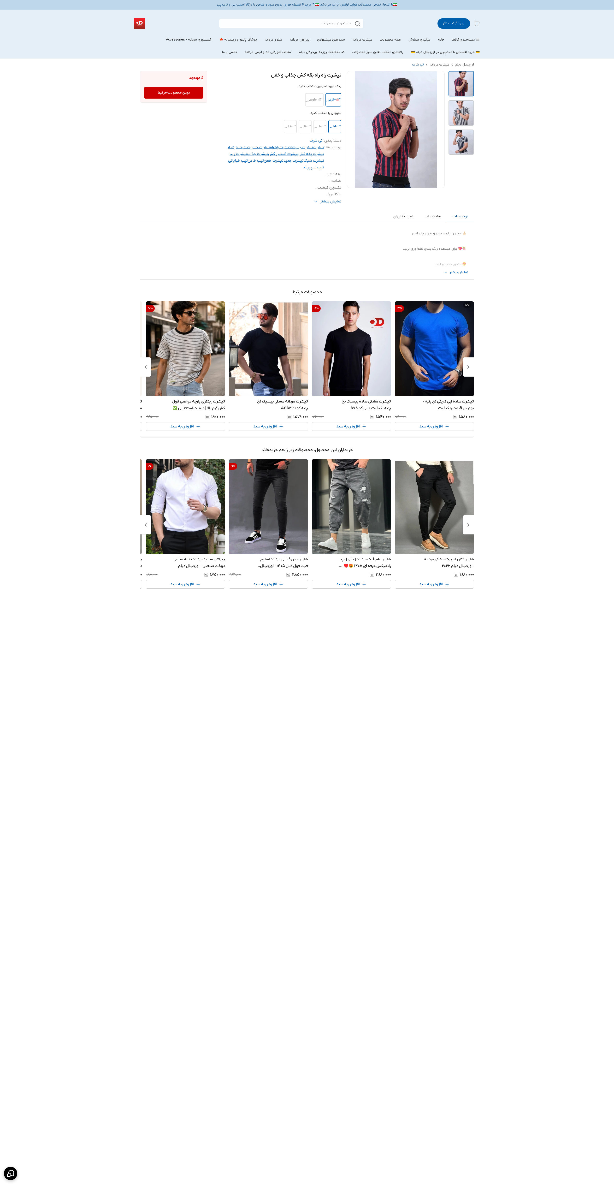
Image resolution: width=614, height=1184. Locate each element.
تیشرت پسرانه (302, 147)
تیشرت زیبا (238, 154)
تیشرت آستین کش (283, 154)
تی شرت (418, 64)
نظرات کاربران (403, 216)
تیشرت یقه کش (311, 154)
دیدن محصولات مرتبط (174, 92)
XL (305, 126)
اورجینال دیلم (464, 64)
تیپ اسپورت (314, 167)
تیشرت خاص (260, 147)
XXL (290, 126)
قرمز (331, 99)
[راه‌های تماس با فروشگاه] (10, 1173)
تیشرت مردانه (439, 64)
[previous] (468, 367)
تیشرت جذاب (257, 154)
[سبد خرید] (477, 23)
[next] (145, 367)
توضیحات (460, 216)
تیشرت (318, 147)
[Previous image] (354, 129)
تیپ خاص (256, 160)
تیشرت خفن (273, 160)
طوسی (311, 99)
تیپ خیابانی (238, 160)
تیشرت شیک (314, 160)
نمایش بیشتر (458, 272)
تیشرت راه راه (280, 147)
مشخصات (433, 216)
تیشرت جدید (293, 160)
